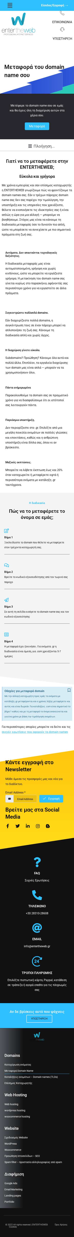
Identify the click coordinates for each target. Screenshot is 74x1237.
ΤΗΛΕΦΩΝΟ (37, 906)
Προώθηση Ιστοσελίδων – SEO (22, 1156)
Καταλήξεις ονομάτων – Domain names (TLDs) (31, 1076)
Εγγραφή (54, 798)
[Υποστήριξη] (62, 29)
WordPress (10, 1143)
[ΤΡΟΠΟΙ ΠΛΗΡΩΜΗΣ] (37, 961)
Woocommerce (12, 1149)
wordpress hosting (14, 1110)
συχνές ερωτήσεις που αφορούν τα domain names (35, 732)
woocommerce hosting (17, 1116)
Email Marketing (13, 1189)
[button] (10, 5)
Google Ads (10, 1183)
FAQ (37, 873)
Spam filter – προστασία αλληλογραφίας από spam (33, 1162)
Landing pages (12, 1195)
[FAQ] (37, 862)
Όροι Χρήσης (61, 1224)
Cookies (13, 1227)
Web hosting (11, 1104)
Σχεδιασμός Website (16, 1137)
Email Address (15, 792)
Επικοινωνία (62, 22)
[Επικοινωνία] (62, 13)
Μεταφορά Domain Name (18, 1070)
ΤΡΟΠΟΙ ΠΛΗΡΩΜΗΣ (37, 973)
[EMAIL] (37, 928)
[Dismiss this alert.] (69, 690)
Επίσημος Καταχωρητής (18, 1083)
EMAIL (37, 939)
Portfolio (9, 1201)
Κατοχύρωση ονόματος (17, 1064)
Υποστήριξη (62, 39)
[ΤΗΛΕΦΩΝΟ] (37, 895)
